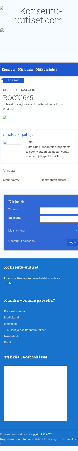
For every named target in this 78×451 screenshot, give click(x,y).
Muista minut (16, 230)
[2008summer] (39, 31)
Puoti (7, 342)
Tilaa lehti (10, 84)
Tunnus (13, 209)
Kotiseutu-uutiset (15, 311)
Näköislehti (46, 69)
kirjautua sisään (30, 179)
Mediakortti (11, 317)
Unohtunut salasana (21, 240)
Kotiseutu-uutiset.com (14, 434)
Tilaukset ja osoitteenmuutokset (25, 330)
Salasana (14, 217)
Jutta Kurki (56, 104)
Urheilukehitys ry (46, 439)
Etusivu (8, 69)
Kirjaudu (25, 69)
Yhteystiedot (34, 84)
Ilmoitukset (11, 323)
